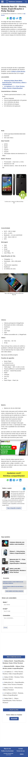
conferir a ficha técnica (18, 71)
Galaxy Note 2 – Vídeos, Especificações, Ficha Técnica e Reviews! (12, 700)
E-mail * (5, 609)
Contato (20, 748)
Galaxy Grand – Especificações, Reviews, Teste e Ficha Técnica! (13, 662)
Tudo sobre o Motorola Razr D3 (14, 591)
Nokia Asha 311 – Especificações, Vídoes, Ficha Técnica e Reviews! (13, 683)
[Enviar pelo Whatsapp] (8, 18)
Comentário (6, 615)
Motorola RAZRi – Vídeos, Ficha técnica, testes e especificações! (13, 667)
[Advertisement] (14, 51)
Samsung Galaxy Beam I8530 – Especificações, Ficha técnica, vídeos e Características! (14, 82)
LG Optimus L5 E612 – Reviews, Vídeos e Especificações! (13, 694)
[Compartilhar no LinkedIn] (20, 18)
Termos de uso (21, 751)
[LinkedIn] (24, 489)
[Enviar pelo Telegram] (14, 18)
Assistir (14, 719)
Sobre (21, 754)
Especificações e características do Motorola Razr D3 (13, 582)
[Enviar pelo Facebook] (11, 18)
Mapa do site (7, 748)
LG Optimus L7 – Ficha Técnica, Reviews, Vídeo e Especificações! (13, 673)
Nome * (5, 602)
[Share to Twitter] (17, 18)
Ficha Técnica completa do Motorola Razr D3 (13, 587)
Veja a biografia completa (14, 508)
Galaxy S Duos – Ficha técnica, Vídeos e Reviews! (13, 689)
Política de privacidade (7, 751)
